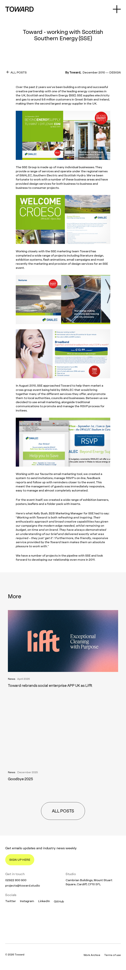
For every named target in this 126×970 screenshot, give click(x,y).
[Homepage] (63, 923)
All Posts (18, 72)
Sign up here (19, 860)
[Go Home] (19, 9)
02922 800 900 (15, 880)
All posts (63, 811)
